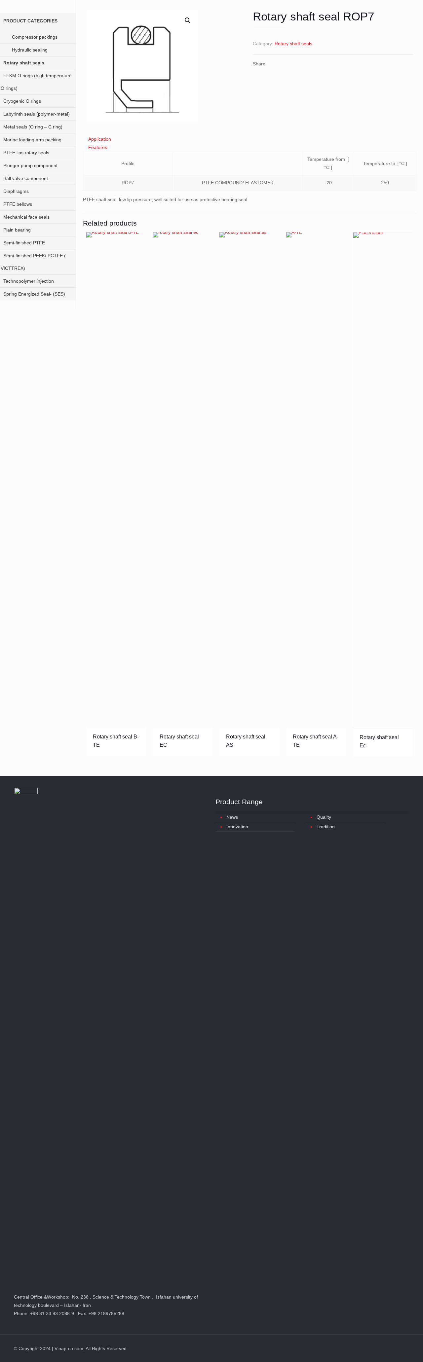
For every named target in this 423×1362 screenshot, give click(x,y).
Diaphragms (16, 191)
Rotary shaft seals (293, 43)
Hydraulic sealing (30, 50)
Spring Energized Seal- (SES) (34, 294)
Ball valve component (25, 178)
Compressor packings (35, 37)
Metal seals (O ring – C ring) (32, 126)
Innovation (237, 826)
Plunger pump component (30, 165)
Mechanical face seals (26, 217)
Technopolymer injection (28, 281)
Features (97, 147)
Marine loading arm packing (32, 139)
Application (99, 139)
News (232, 817)
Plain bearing (17, 230)
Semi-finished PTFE (24, 242)
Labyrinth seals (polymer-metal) (36, 114)
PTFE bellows (17, 204)
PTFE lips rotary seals (26, 152)
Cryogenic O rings (22, 101)
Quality (324, 817)
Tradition (326, 826)
